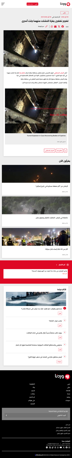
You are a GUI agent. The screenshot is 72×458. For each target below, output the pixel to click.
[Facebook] (63, 26)
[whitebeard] (38, 455)
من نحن (68, 424)
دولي (64, 12)
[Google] (50, 447)
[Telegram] (46, 447)
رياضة (68, 397)
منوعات (67, 400)
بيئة (34, 387)
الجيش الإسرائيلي (59, 73)
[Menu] (3, 5)
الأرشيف (32, 404)
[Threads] (55, 447)
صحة (68, 394)
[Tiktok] (53, 447)
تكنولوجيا (32, 384)
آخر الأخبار (32, 397)
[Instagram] (69, 447)
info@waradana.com (53, 443)
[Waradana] (62, 379)
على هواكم (31, 400)
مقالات (33, 394)
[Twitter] (59, 26)
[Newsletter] (6, 415)
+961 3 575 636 (66, 443)
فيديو (33, 390)
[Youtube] (60, 447)
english (30, 4)
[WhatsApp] (58, 447)
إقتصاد (68, 390)
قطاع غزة (22, 73)
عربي (36, 4)
